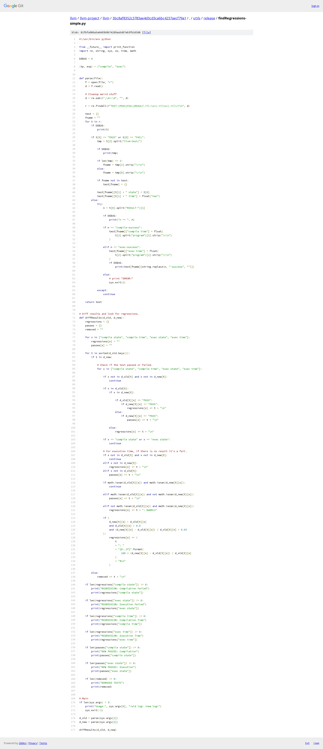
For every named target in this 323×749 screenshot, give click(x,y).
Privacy (32, 743)
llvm (73, 18)
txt (307, 743)
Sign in (315, 6)
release (209, 18)
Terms (43, 743)
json (316, 743)
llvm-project (89, 18)
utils (196, 18)
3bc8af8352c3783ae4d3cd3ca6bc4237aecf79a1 (149, 18)
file (147, 32)
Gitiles (22, 743)
